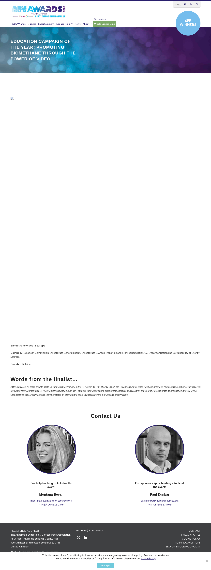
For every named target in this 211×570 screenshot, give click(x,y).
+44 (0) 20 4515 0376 (51, 504)
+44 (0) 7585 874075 (160, 504)
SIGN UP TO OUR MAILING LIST (183, 546)
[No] (207, 561)
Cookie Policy (148, 558)
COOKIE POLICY (191, 538)
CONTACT (194, 530)
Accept (105, 565)
